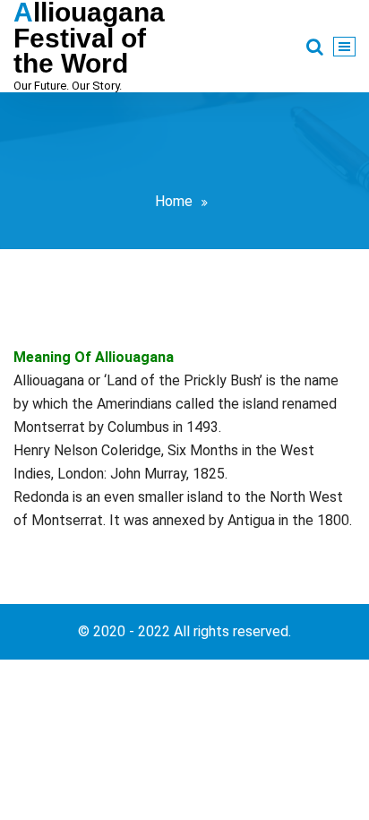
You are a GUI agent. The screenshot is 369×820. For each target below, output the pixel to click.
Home (174, 201)
